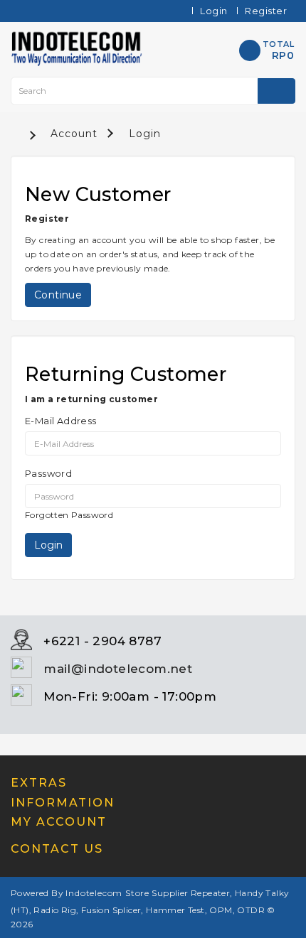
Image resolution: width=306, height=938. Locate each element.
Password (48, 473)
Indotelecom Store (107, 893)
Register (266, 10)
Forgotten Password (69, 515)
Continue (58, 295)
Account (74, 133)
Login (214, 10)
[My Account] (166, 10)
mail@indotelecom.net (117, 669)
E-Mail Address (61, 420)
